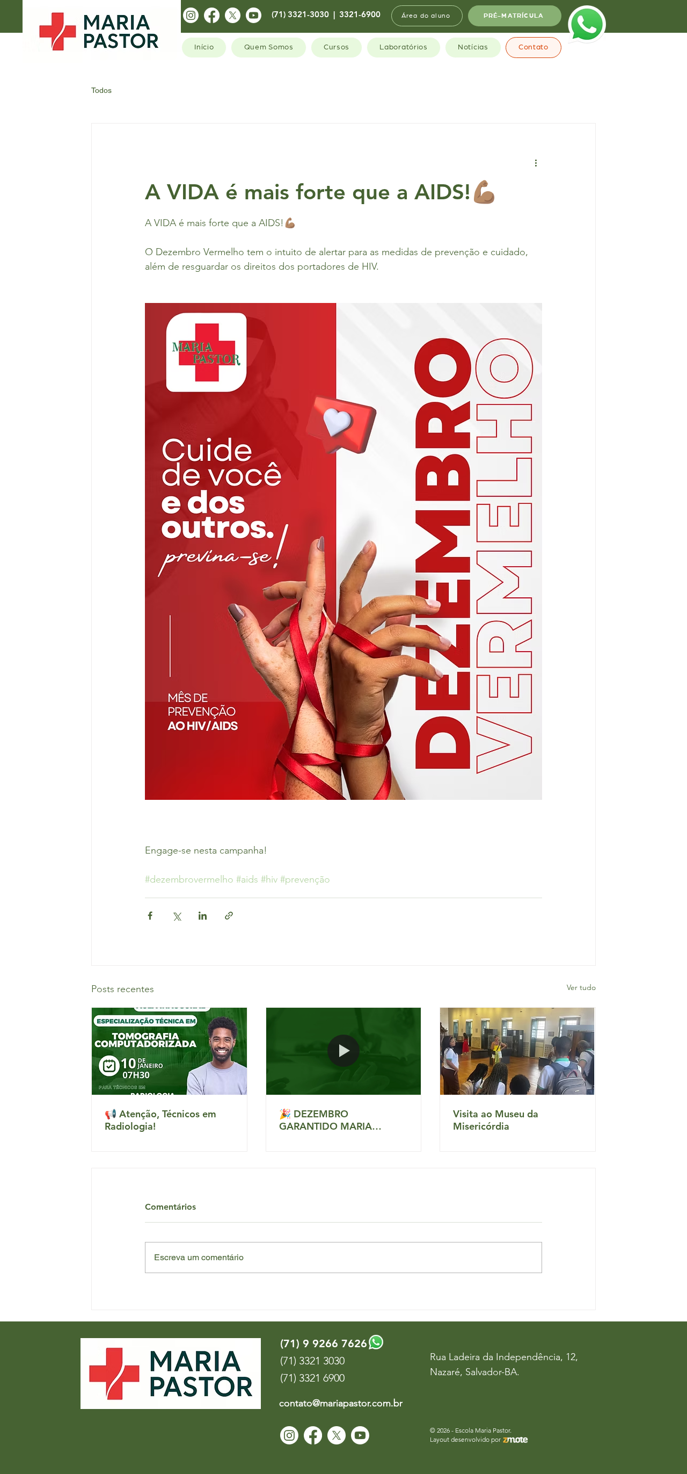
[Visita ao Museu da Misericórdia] (517, 1051)
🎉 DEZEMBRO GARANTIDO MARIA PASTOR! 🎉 (325, 1120)
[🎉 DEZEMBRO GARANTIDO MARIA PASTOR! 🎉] (343, 1051)
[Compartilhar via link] (229, 916)
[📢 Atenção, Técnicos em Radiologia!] (169, 1051)
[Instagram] (191, 15)
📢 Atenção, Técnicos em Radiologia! (160, 1120)
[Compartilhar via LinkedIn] (203, 916)
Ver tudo (581, 987)
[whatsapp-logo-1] (587, 24)
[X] (232, 15)
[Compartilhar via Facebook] (150, 916)
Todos (101, 90)
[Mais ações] (535, 162)
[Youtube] (253, 15)
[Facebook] (212, 15)
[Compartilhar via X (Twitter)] (176, 916)
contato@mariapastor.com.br (341, 1403)
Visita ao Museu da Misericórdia (495, 1120)
